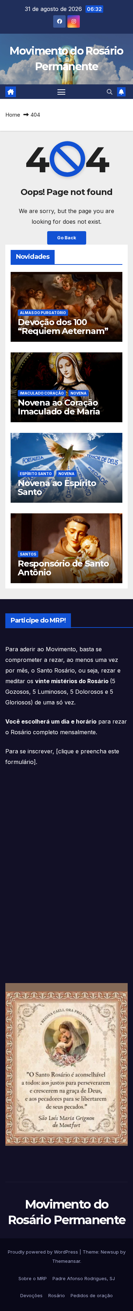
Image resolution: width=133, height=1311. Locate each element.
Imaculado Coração (42, 393)
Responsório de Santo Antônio (63, 568)
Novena (79, 393)
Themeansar (66, 1261)
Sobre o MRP (32, 1278)
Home (12, 114)
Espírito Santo (36, 474)
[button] (109, 91)
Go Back (66, 237)
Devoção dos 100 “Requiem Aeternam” (63, 326)
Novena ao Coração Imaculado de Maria (59, 407)
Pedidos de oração (92, 1295)
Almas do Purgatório (43, 313)
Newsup (110, 1252)
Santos (28, 554)
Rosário (56, 1295)
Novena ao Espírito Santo (57, 487)
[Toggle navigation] (61, 92)
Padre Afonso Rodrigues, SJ (83, 1278)
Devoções (31, 1295)
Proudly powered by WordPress (43, 1252)
